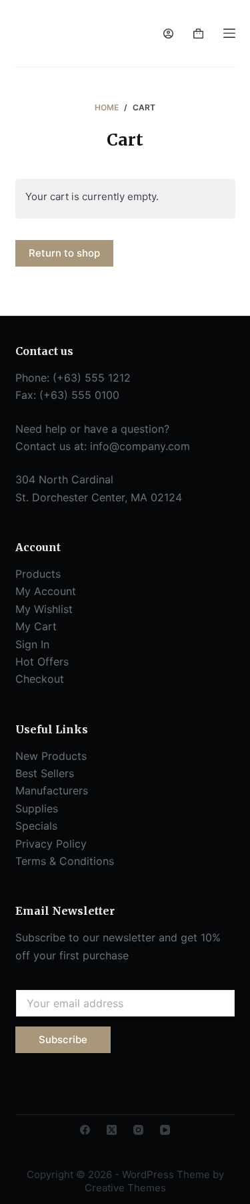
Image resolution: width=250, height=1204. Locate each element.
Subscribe (63, 1039)
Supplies (36, 808)
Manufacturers (51, 790)
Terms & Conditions (64, 861)
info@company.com (140, 446)
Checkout (39, 678)
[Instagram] (138, 1130)
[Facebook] (85, 1130)
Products (38, 573)
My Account (45, 591)
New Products (51, 756)
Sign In (32, 644)
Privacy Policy (51, 843)
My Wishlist (44, 609)
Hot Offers (42, 661)
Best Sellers (44, 773)
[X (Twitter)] (112, 1130)
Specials (36, 825)
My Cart (36, 626)
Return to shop (64, 253)
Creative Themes (125, 1187)
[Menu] (229, 33)
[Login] (168, 34)
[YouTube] (165, 1130)
